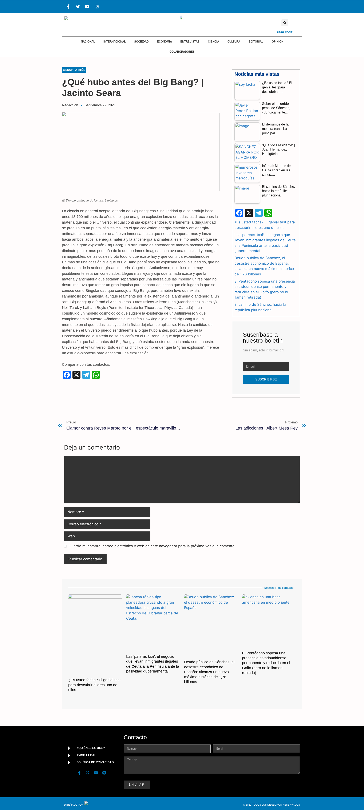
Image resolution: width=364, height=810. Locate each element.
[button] (284, 22)
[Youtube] (87, 6)
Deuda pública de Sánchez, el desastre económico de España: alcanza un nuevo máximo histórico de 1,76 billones (209, 672)
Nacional (88, 41)
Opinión (277, 41)
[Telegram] (104, 773)
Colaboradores (182, 51)
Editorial (256, 41)
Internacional (114, 41)
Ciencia (213, 41)
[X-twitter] (87, 773)
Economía (164, 41)
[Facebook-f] (68, 6)
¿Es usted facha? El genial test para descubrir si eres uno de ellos (94, 685)
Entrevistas (189, 41)
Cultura (234, 41)
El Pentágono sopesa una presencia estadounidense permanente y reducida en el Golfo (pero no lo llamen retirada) (266, 663)
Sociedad (141, 41)
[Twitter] (78, 6)
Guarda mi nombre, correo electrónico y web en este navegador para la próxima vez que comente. (152, 546)
